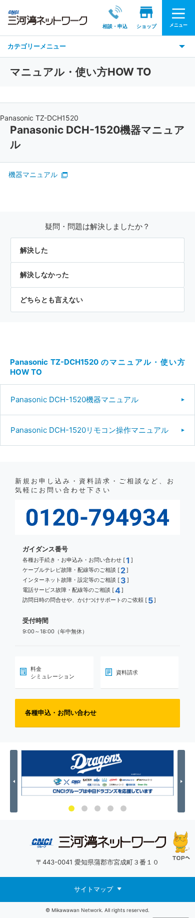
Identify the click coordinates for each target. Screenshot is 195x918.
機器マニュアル (33, 174)
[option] (97, 773)
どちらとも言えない (51, 299)
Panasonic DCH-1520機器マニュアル (74, 399)
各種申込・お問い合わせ (60, 712)
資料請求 (127, 672)
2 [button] (85, 808)
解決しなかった (44, 274)
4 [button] (111, 808)
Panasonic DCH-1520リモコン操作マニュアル (89, 430)
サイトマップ (93, 888)
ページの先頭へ (181, 845)
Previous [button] (15, 781)
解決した (34, 250)
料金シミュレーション (52, 672)
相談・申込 (115, 26)
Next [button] (182, 781)
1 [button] (71, 808)
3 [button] (97, 808)
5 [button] (123, 808)
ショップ (146, 26)
